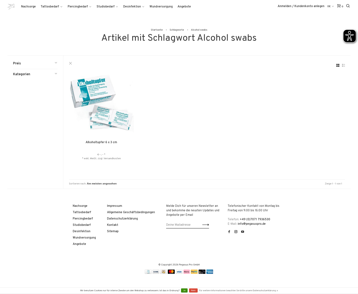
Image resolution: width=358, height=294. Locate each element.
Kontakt (112, 225)
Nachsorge (28, 7)
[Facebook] (229, 232)
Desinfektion (132, 7)
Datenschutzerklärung (122, 219)
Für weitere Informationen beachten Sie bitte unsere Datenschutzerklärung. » (238, 290)
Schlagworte (177, 30)
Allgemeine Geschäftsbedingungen (131, 212)
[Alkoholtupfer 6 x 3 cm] (101, 103)
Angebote (184, 7)
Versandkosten (112, 158)
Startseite (157, 30)
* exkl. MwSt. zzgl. (92, 158)
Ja (184, 290)
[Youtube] (242, 232)
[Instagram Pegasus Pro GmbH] (235, 232)
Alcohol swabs (199, 30)
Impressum (114, 206)
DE (329, 6)
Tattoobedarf (50, 7)
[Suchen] (348, 6)
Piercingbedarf (78, 7)
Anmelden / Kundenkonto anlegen (301, 6)
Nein (193, 290)
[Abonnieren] (204, 225)
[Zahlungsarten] (148, 273)
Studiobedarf (106, 7)
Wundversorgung (161, 7)
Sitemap (113, 231)
